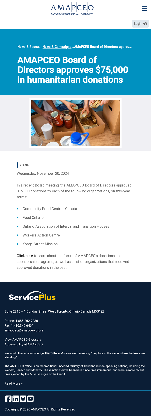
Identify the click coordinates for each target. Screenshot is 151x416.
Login (137, 24)
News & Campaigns (57, 46)
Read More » (13, 383)
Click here (25, 256)
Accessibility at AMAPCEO (24, 344)
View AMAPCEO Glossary (23, 339)
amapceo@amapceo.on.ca (24, 330)
